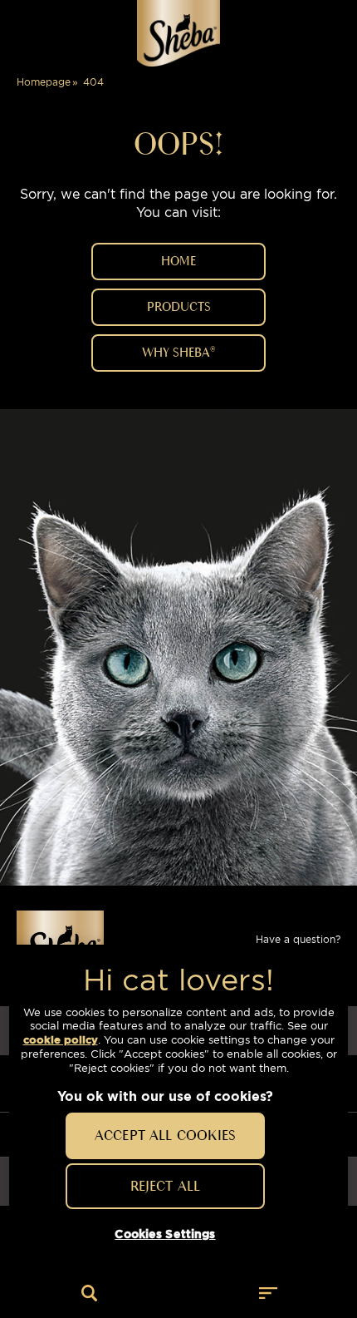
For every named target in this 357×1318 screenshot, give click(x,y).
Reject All (165, 1185)
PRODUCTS (179, 306)
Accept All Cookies (165, 1135)
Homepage (44, 82)
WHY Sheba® (178, 352)
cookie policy (60, 1040)
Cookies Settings (165, 1234)
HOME (178, 261)
